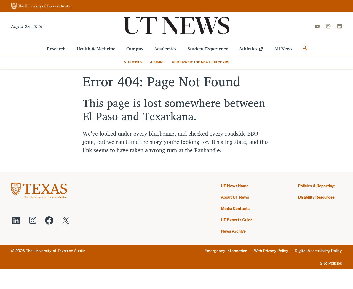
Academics (165, 48)
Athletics (248, 48)
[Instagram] (328, 26)
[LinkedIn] (339, 26)
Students (133, 62)
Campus (134, 48)
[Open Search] (304, 48)
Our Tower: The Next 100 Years (200, 62)
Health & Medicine (96, 48)
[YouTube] (317, 26)
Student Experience (208, 48)
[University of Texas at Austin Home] (41, 6)
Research (56, 48)
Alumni (157, 62)
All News (283, 48)
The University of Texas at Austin (55, 251)
